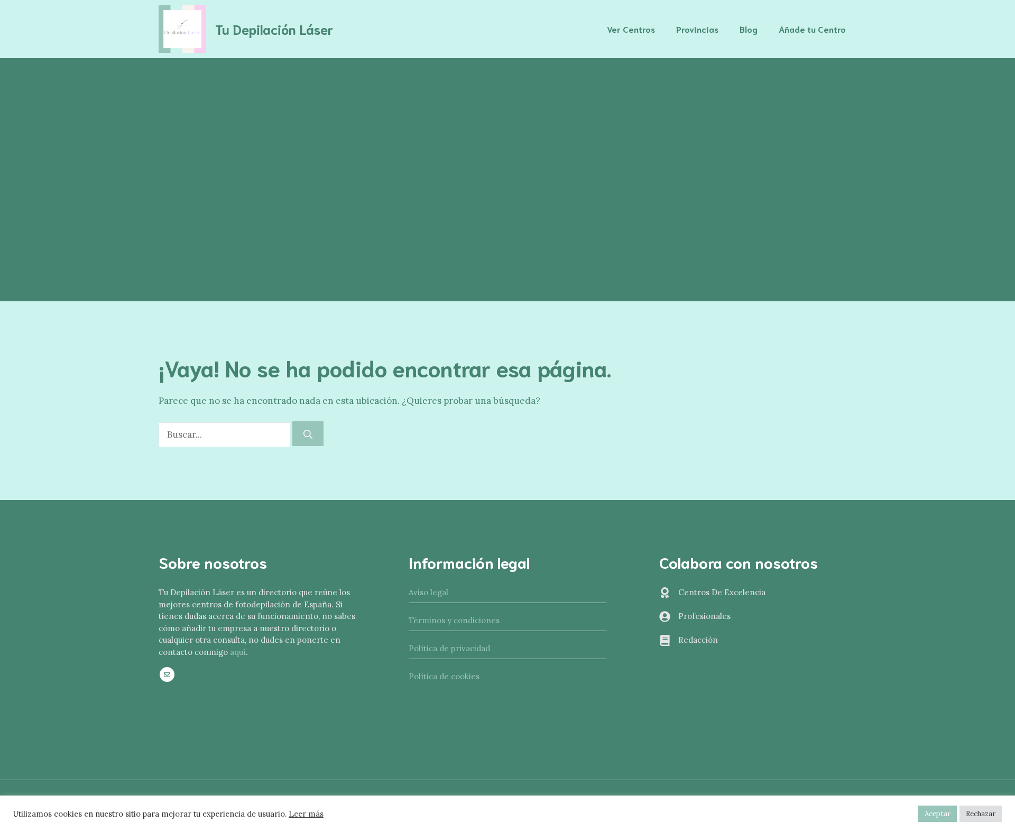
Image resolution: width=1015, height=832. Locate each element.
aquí (238, 652)
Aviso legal (428, 592)
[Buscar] (308, 434)
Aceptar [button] (938, 813)
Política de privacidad (449, 648)
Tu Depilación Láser (274, 29)
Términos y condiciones (454, 620)
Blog (749, 28)
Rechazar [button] (980, 813)
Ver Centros (631, 28)
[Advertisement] (507, 137)
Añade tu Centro (812, 28)
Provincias (697, 28)
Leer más (306, 814)
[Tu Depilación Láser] (182, 28)
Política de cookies (444, 676)
